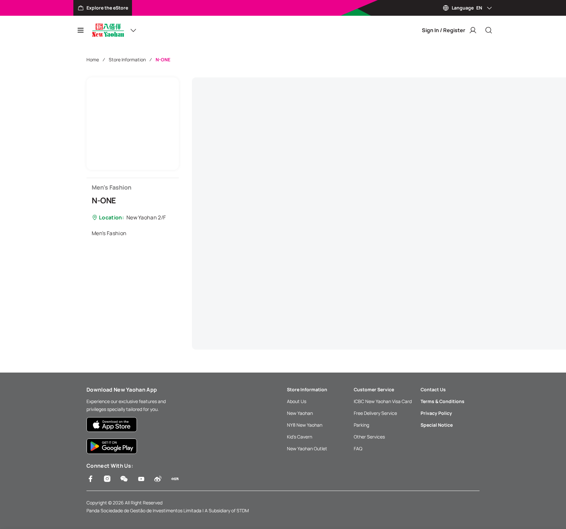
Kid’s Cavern (299, 437)
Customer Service (374, 389)
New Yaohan (300, 413)
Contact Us (433, 389)
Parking (361, 425)
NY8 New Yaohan (304, 425)
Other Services (369, 437)
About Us (296, 401)
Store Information (127, 59)
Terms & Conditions (442, 401)
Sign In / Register (443, 30)
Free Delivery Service (375, 413)
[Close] (489, 30)
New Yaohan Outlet (307, 448)
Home (92, 59)
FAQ (358, 448)
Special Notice (437, 425)
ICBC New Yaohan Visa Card (383, 401)
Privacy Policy (436, 413)
